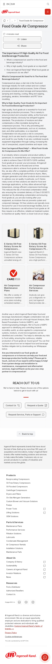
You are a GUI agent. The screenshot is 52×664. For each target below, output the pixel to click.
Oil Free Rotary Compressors (18, 483)
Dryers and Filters (13, 494)
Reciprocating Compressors (18, 479)
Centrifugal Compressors (16, 490)
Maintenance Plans (14, 526)
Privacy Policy (11, 633)
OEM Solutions (12, 516)
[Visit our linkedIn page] (19, 602)
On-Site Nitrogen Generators (18, 498)
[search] (48, 4)
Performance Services (15, 530)
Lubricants (10, 537)
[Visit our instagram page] (33, 602)
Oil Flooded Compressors (17, 486)
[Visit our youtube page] (26, 602)
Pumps (9, 505)
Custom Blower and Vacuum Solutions (22, 501)
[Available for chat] (44, 657)
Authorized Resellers (15, 591)
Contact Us (10, 594)
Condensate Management (17, 541)
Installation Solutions (14, 548)
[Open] (48, 12)
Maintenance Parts (14, 552)
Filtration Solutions (13, 533)
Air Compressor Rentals (16, 544)
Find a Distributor (13, 587)
